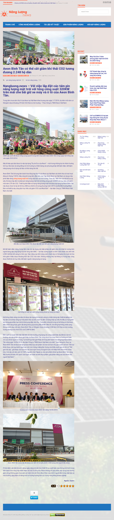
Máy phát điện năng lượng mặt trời (102, 185)
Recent (81, 51)
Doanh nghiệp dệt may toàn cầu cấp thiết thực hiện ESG (98, 88)
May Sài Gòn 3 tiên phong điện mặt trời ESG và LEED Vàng (99, 59)
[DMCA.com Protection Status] (57, 515)
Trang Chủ (10, 25)
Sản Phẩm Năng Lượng (73, 25)
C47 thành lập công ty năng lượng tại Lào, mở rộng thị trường (98, 73)
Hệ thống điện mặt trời (102, 170)
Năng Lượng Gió (85, 157)
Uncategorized (84, 184)
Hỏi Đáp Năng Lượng (96, 25)
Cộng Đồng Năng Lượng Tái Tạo (24, 515)
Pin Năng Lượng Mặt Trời (10, 75)
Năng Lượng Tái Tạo (95, 77)
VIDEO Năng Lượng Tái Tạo (102, 177)
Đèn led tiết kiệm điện (85, 170)
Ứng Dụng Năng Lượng (102, 157)
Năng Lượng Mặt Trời (96, 63)
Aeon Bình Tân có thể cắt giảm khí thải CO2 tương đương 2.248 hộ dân (38, 70)
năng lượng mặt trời (21, 178)
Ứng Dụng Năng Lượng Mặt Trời (102, 144)
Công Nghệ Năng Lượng (29, 25)
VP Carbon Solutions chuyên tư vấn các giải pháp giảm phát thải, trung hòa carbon (40, 2)
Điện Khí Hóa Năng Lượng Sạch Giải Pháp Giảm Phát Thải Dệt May (99, 103)
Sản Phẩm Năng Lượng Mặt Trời (85, 164)
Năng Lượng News (49, 75)
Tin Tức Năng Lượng (23, 75)
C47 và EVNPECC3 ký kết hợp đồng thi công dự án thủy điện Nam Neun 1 (99, 118)
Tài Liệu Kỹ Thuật (51, 25)
